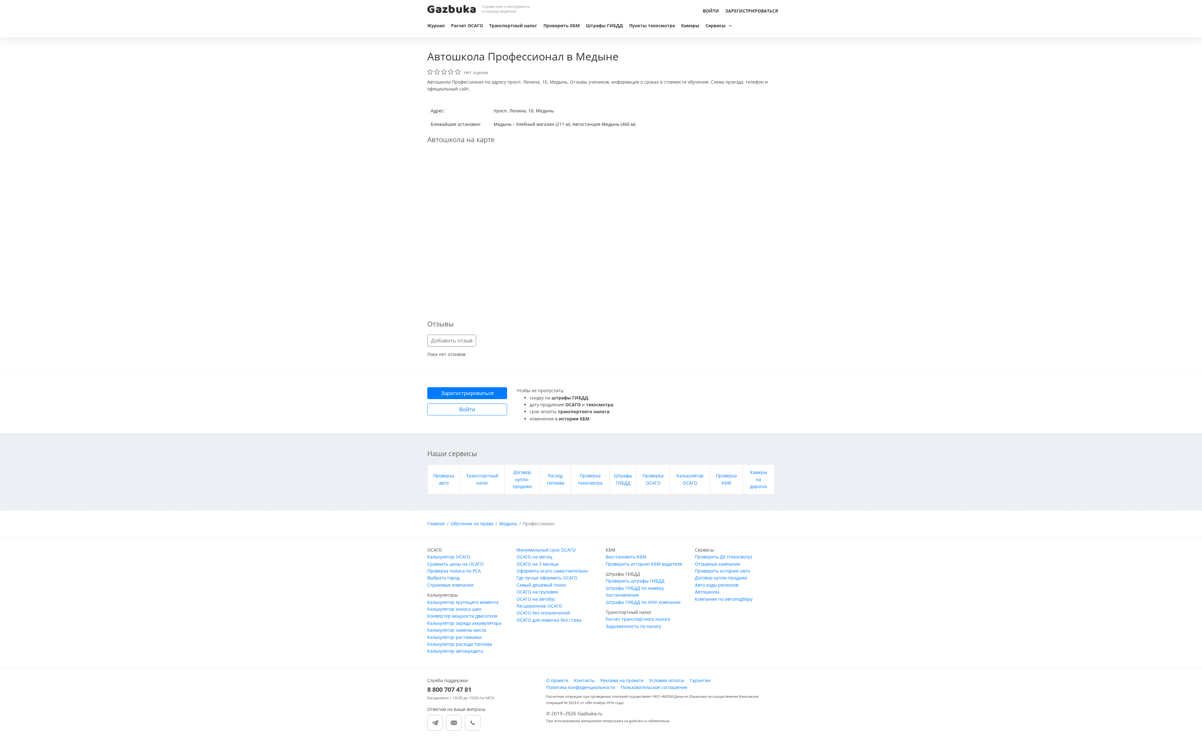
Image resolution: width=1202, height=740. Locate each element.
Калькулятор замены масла (456, 630)
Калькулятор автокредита (455, 651)
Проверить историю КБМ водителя (644, 564)
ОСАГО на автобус (536, 599)
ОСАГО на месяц (534, 557)
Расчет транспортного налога (638, 619)
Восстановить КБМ (626, 557)
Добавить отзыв (452, 340)
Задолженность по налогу (633, 626)
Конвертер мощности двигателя (462, 616)
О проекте (557, 680)
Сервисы (716, 25)
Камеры (690, 25)
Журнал (436, 25)
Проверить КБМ (561, 25)
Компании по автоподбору (724, 599)
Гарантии (700, 680)
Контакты (584, 680)
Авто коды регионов (716, 585)
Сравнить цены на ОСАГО (455, 564)
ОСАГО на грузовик (537, 592)
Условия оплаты (666, 680)
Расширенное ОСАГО (539, 606)
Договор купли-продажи (522, 479)
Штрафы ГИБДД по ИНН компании (643, 602)
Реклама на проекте (622, 680)
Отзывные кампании (717, 564)
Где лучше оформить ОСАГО (547, 578)
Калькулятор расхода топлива (459, 644)
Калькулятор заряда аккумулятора (464, 623)
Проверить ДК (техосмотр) (723, 557)
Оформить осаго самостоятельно (552, 571)
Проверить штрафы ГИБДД (635, 581)
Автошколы (707, 592)
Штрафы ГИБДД (604, 25)
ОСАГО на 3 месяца (537, 564)
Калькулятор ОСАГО (448, 557)
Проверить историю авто (722, 571)
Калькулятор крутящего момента (463, 602)
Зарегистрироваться (751, 11)
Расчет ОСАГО (467, 25)
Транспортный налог (513, 25)
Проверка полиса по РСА (454, 571)
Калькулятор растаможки (454, 637)
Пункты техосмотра (652, 25)
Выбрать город (443, 578)
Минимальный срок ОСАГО (546, 550)
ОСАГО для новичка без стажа (549, 620)
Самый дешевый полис (541, 585)
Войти (711, 11)
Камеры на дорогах (758, 479)
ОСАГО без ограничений (543, 613)
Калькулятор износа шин (454, 609)
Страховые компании (450, 585)
